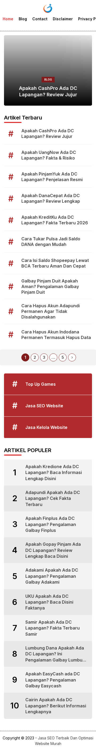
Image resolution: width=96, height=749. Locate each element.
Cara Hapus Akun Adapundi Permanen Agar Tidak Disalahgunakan (50, 311)
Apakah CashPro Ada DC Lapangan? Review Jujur (48, 91)
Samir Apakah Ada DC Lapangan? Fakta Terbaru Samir (52, 628)
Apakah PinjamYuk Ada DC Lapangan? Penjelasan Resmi (52, 176)
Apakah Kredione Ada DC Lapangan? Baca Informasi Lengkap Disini (53, 472)
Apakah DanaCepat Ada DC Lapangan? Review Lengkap (50, 198)
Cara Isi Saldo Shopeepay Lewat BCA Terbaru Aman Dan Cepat (55, 263)
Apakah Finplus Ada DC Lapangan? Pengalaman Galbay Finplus (50, 524)
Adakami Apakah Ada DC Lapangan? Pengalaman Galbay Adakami (51, 576)
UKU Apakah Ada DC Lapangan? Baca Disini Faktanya (49, 602)
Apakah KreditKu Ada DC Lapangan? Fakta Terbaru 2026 (54, 219)
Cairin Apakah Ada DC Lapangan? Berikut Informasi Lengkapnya (55, 705)
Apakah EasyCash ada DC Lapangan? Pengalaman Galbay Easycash (52, 679)
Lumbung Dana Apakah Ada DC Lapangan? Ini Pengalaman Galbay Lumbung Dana (56, 654)
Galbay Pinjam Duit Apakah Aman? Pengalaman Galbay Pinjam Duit (50, 286)
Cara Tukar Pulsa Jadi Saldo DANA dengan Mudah (50, 241)
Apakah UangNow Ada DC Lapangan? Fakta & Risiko (48, 155)
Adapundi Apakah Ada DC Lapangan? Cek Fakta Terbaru (52, 498)
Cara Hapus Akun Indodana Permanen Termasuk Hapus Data (56, 334)
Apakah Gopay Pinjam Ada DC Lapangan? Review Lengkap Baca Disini (53, 550)
